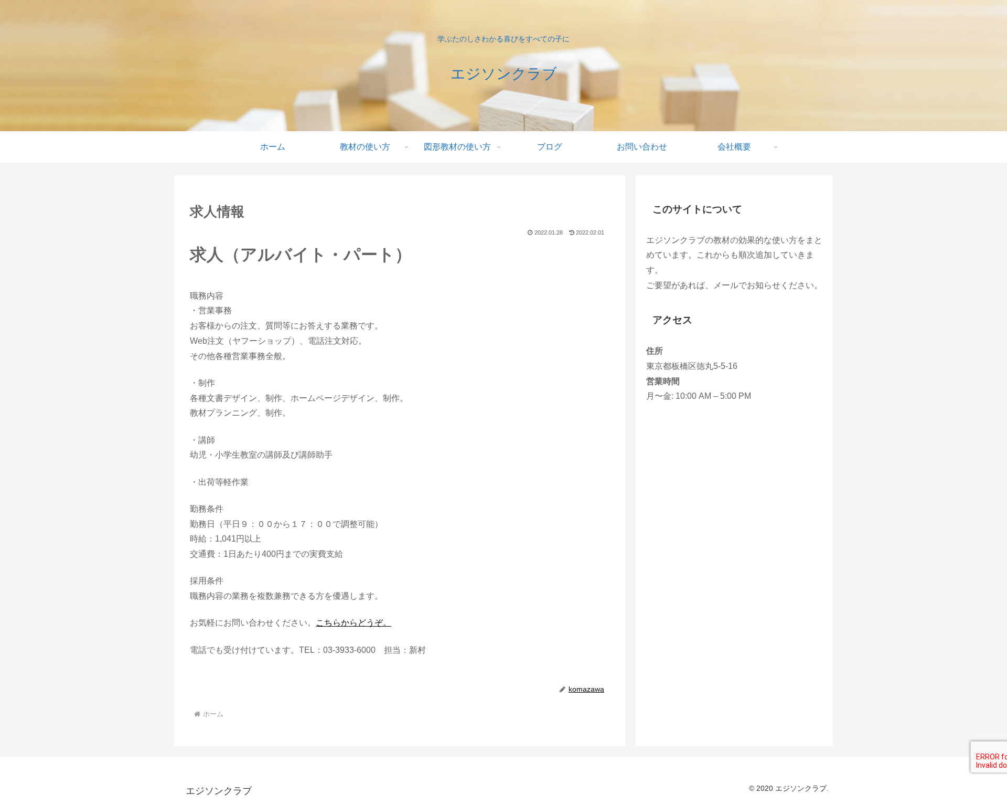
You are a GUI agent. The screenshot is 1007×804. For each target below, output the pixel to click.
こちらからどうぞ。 (353, 622)
